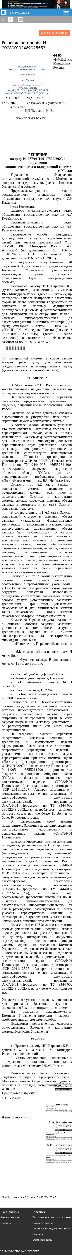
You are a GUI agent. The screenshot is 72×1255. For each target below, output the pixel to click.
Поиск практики (10, 1212)
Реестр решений (10, 1217)
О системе (38, 1212)
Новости (6, 1223)
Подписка (38, 1234)
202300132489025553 (23, 47)
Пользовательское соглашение (51, 1217)
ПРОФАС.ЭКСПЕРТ (21, 13)
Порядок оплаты (42, 1223)
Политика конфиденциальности (51, 1228)
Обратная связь (42, 1240)
